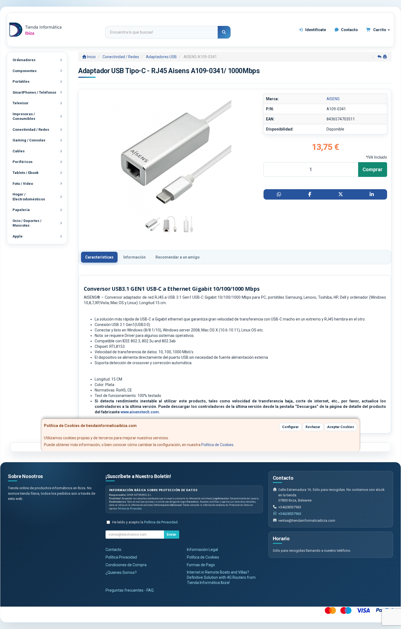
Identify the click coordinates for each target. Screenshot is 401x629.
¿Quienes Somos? (121, 572)
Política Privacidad (121, 557)
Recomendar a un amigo (177, 257)
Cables (19, 151)
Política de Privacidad (130, 508)
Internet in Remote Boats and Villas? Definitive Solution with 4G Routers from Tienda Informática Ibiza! (221, 577)
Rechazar (313, 427)
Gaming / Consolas (29, 140)
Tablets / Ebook (25, 173)
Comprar (372, 169)
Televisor (21, 103)
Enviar (171, 534)
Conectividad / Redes (31, 129)
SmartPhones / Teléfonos (34, 92)
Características (99, 257)
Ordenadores (24, 60)
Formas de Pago (201, 565)
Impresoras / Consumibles (24, 116)
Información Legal (202, 549)
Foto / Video (23, 184)
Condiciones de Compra (126, 565)
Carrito (379, 30)
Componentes (25, 71)
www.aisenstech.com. (140, 412)
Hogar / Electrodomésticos (29, 196)
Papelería (21, 210)
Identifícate (315, 30)
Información (134, 257)
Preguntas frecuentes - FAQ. (130, 590)
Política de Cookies (217, 445)
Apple (18, 236)
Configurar (290, 427)
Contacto (349, 30)
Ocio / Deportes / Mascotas (27, 223)
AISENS (333, 99)
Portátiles (21, 81)
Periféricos (22, 162)
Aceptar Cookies (340, 427)
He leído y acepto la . (145, 522)
